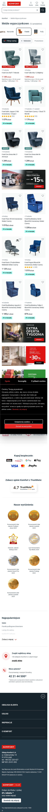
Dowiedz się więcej (19, 409)
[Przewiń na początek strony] (43, 696)
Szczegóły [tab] (22, 381)
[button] (31, 3)
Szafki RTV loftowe (8, 634)
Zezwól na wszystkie (24, 426)
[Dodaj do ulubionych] (20, 49)
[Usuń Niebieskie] (21, 41)
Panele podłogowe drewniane (12, 626)
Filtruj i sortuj (11, 41)
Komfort (5, 18)
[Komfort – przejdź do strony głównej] (8, 747)
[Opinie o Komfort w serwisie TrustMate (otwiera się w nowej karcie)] (23, 487)
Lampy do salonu (8, 630)
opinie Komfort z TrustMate (27, 480)
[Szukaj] (42, 10)
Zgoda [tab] (7, 381)
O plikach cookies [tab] (38, 381)
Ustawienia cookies (22, 422)
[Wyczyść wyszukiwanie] (37, 10)
